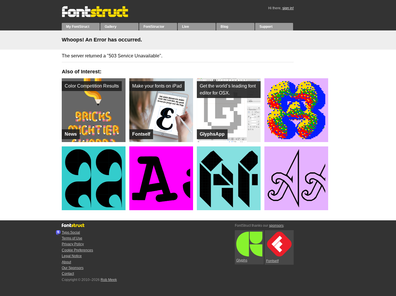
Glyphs (241, 260)
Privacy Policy (73, 244)
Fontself (272, 261)
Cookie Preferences (77, 250)
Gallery (111, 27)
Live (185, 27)
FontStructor (153, 27)
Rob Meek (109, 280)
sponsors (276, 226)
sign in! (288, 8)
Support (266, 27)
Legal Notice (72, 256)
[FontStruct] (101, 16)
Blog (224, 27)
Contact (68, 274)
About (66, 262)
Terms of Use (72, 238)
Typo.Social (71, 232)
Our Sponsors (72, 268)
